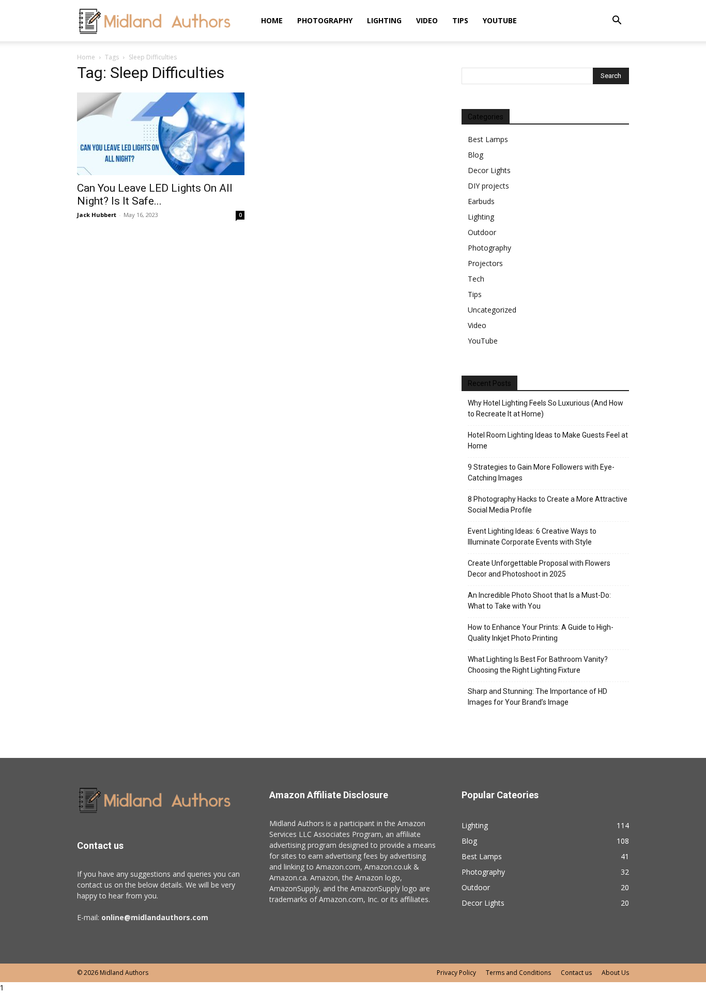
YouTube (500, 20)
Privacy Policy (456, 972)
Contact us (576, 972)
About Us (615, 972)
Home (272, 20)
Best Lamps (488, 139)
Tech (476, 279)
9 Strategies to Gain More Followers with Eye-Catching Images (541, 472)
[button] (616, 21)
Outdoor (482, 232)
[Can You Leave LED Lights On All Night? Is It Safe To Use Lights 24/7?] (160, 133)
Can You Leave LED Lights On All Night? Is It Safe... (155, 194)
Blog (475, 155)
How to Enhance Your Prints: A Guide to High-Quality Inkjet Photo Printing (540, 632)
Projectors (485, 263)
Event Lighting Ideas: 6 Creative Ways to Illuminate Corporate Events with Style (532, 536)
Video (427, 20)
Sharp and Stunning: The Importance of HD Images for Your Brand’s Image (537, 696)
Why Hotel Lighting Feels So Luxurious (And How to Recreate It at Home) (545, 408)
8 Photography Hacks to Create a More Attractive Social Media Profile (547, 504)
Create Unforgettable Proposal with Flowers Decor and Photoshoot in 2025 (539, 568)
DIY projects (488, 186)
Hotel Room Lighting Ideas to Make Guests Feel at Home (548, 440)
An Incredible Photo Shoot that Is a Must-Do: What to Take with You (539, 600)
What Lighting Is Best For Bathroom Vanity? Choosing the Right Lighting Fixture (538, 664)
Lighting (384, 20)
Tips (460, 20)
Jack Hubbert (96, 215)
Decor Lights (489, 170)
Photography (324, 20)
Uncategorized (492, 310)
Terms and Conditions (518, 972)
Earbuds (481, 201)
